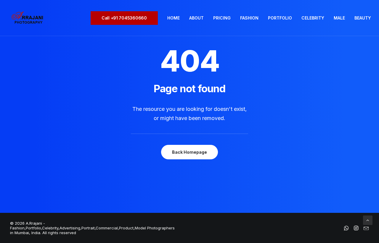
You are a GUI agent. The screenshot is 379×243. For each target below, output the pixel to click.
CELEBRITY (312, 17)
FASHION (249, 17)
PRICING (222, 17)
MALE (339, 17)
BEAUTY (362, 17)
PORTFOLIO (280, 17)
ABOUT (196, 17)
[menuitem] (126, 18)
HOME (173, 17)
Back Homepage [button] (189, 152)
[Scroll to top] (367, 220)
